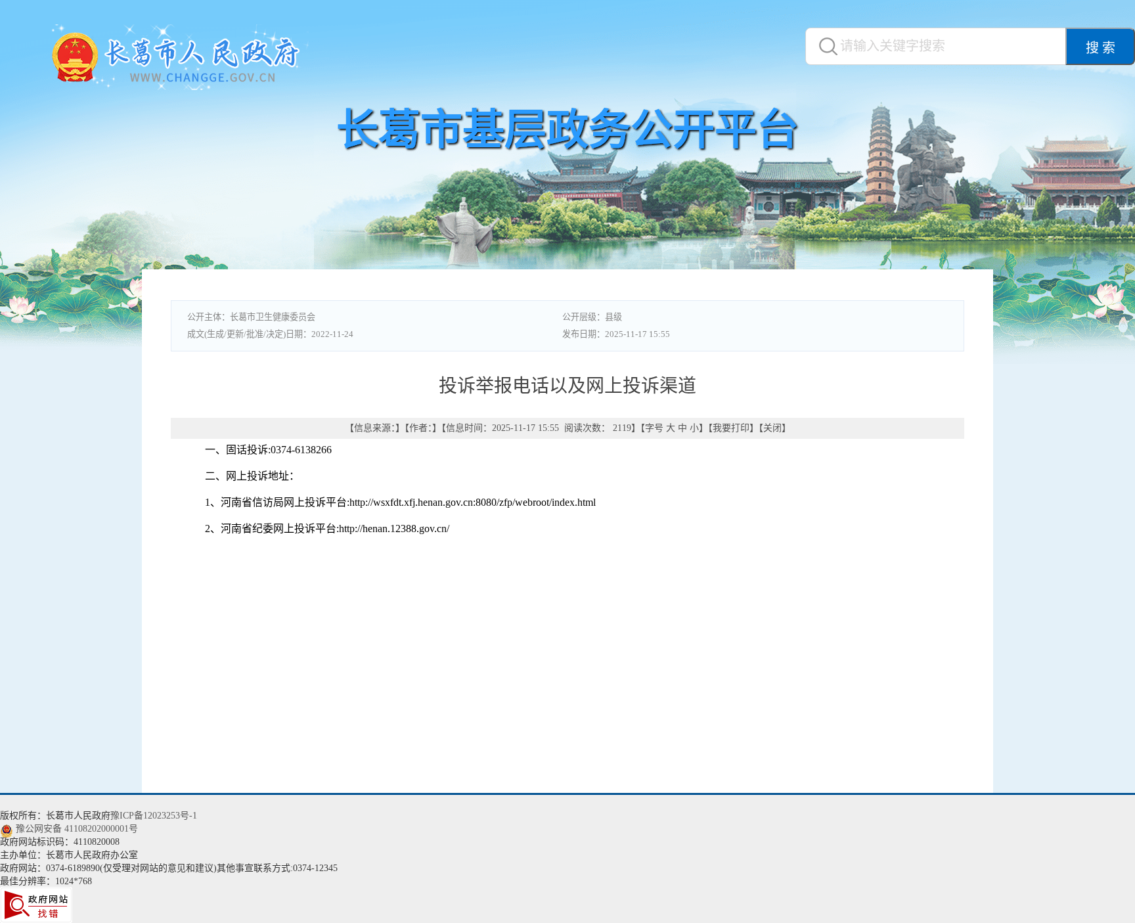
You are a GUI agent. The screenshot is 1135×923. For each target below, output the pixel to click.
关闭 (772, 428)
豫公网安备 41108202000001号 (77, 829)
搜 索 (1100, 48)
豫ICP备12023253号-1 (153, 816)
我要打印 (731, 428)
